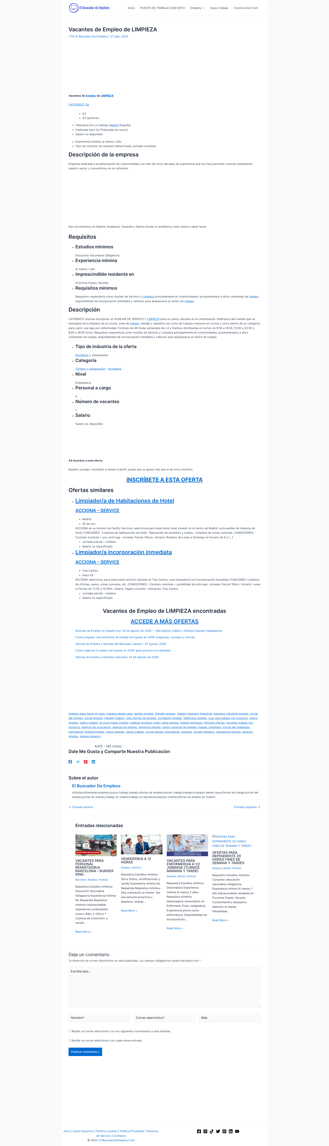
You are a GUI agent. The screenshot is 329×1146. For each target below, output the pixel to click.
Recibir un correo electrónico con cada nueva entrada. (107, 1040)
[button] (203, 8)
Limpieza (148, 296)
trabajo (253, 296)
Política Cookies (106, 1131)
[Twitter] (78, 762)
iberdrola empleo (150, 727)
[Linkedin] (93, 762)
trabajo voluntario (209, 727)
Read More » (83, 931)
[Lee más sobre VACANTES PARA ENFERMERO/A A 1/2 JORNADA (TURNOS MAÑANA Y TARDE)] (187, 845)
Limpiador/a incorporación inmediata (123, 552)
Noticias (103, 879)
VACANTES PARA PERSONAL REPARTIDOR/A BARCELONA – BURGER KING (94, 867)
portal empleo (93, 718)
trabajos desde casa (119, 713)
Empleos (92, 879)
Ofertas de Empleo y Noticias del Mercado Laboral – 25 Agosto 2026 (120, 644)
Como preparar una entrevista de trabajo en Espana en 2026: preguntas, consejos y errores (135, 637)
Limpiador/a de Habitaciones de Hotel (124, 500)
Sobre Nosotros (83, 1131)
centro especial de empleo (179, 727)
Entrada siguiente (247, 807)
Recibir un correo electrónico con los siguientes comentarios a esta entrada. (121, 1031)
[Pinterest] (85, 762)
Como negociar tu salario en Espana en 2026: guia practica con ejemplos (123, 650)
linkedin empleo (165, 713)
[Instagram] (205, 1131)
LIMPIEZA (107, 95)
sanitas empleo (144, 713)
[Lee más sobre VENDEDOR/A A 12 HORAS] (141, 844)
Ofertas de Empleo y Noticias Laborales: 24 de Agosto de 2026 (117, 657)
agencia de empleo (124, 727)
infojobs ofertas (214, 722)
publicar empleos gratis (145, 722)
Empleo (91, 95)
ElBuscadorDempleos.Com (117, 1140)
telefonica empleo (195, 718)
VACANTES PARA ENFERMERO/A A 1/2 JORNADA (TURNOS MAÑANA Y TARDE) (183, 866)
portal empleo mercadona (162, 731)
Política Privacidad (132, 1131)
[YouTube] (237, 1131)
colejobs (186, 731)
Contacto (119, 1135)
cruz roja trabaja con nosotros (228, 718)
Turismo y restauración (90, 369)
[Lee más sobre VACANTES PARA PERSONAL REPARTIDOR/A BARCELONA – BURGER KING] (96, 845)
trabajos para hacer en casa (87, 713)
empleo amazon (90, 736)
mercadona (76, 731)
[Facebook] (70, 762)
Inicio (67, 1131)
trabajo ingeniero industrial (194, 713)
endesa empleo (94, 731)
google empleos (203, 731)
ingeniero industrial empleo (230, 713)
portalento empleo (170, 718)
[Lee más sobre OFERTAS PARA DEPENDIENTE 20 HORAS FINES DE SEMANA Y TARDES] (233, 841)
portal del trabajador (236, 727)
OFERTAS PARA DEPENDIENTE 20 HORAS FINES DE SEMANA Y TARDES (228, 858)
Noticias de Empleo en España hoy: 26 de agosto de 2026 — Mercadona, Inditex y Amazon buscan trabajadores (148, 630)
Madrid (113, 125)
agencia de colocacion (96, 727)
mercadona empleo (228, 731)
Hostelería (82, 355)
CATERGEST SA (79, 104)
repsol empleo (115, 731)
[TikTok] (212, 1131)
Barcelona (81, 879)
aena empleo (170, 722)
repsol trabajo (135, 731)
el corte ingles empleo (114, 722)
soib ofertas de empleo (141, 718)
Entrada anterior (81, 807)
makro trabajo (89, 722)
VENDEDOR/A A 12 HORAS (136, 860)
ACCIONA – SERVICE (97, 510)
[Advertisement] (164, 68)
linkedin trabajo (114, 718)
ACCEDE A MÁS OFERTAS (165, 621)
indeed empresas (191, 722)
